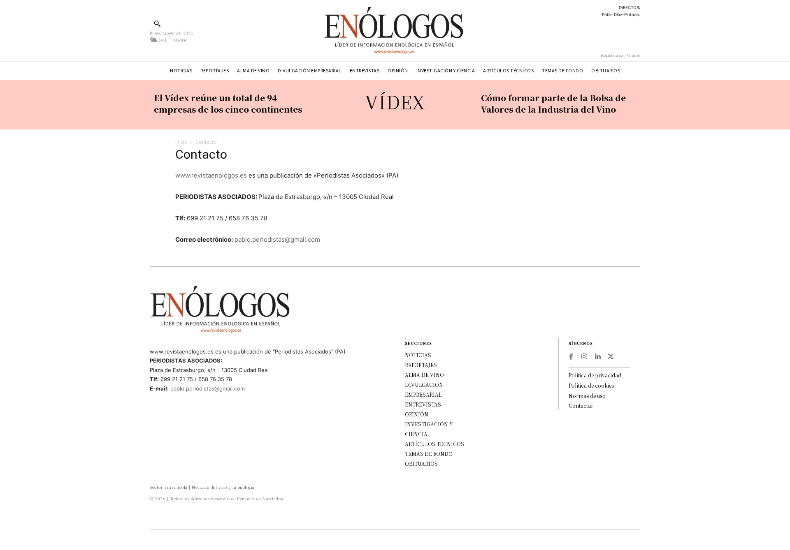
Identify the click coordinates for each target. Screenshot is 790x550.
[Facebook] (571, 356)
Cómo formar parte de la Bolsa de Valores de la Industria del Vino (553, 103)
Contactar (581, 405)
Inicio (181, 142)
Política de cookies (591, 385)
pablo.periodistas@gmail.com (277, 239)
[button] (157, 23)
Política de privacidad (595, 375)
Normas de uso (587, 395)
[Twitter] (610, 356)
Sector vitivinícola (169, 487)
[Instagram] (584, 356)
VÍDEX (395, 101)
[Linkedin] (597, 356)
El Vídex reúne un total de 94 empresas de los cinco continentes (228, 103)
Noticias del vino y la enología (223, 487)
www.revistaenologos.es (211, 175)
